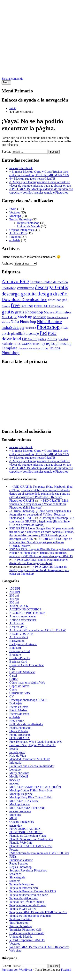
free (15, 305)
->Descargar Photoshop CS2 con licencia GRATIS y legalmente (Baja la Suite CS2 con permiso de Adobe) (41, 521)
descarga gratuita (19, 294)
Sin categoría (17, 877)
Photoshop (48, 327)
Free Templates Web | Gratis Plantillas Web (35, 741)
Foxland (66, 969)
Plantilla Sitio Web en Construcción (31, 839)
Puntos (52, 339)
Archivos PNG (18, 637)
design (44, 293)
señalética (15, 874)
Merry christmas (19, 773)
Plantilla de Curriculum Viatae (27, 835)
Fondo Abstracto (19, 734)
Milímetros (63, 312)
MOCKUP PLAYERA (23, 800)
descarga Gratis (51, 287)
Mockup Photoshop (57, 317)
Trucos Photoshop (20, 219)
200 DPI (14, 592)
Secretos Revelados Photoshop (28, 870)
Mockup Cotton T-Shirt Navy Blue (30, 790)
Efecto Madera (18, 710)
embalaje (14, 240)
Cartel (13, 675)
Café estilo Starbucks (22, 672)
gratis (8, 311)
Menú (6, 82)
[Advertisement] (38, 39)
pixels (6, 333)
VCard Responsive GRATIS (27, 940)
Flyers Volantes (18, 731)
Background (17, 640)
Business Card (18, 661)
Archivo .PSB (18, 233)
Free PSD (26, 306)
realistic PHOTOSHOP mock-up (23, 344)
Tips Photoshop (18, 922)
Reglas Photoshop (28, 222)
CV (11, 696)
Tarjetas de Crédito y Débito (26, 901)
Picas (64, 327)
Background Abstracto (23, 644)
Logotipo (15, 236)
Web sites (15, 950)
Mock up (24, 317)
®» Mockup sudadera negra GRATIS (32, 178)
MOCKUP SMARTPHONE (27, 807)
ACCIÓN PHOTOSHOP (25, 609)
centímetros (25, 288)
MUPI (13, 818)
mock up (14, 780)
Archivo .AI (16, 623)
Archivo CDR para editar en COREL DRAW (37, 630)
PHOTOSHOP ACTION (25, 828)
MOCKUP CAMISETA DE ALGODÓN (35, 787)
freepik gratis (17, 752)
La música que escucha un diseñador (31, 766)
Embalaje (6, 306)
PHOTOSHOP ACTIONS (25, 832)
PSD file (27, 339)
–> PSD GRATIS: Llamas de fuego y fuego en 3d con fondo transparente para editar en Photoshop (39, 570)
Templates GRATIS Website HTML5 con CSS (38, 912)
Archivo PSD (15, 281)
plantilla (17, 333)
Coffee (13, 679)
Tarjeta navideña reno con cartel (29, 894)
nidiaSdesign (13, 327)
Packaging (30, 327)
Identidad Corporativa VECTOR (29, 759)
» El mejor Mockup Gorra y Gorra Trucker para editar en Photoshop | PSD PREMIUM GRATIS (39, 173)
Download (11, 299)
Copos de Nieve (19, 686)
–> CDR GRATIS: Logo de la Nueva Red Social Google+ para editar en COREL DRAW (40, 542)
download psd (57, 300)
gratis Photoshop (29, 312)
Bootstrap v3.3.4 (19, 651)
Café (12, 668)
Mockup (39, 317)
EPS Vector (16, 720)
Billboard (15, 647)
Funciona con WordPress (17, 969)
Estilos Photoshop (20, 727)
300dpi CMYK (18, 606)
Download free (34, 299)
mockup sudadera (20, 811)
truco (44, 348)
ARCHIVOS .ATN (21, 633)
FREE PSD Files (45, 306)
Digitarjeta (15, 703)
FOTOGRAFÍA (19, 738)
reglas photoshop (59, 343)
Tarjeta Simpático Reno (23, 898)
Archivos (7, 263)
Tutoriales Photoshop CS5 (25, 929)
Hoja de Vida (17, 755)
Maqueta (49, 312)
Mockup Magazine (21, 793)
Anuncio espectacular (22, 616)
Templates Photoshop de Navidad (30, 915)
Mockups (15, 216)
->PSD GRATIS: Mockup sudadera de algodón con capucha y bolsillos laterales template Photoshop (41, 190)
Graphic (60, 306)
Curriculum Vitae (20, 693)
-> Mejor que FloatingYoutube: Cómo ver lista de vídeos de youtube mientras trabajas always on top (40, 183)
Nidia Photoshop (23, 322)
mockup (14, 783)
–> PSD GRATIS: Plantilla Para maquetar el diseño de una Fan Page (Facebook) (38, 561)
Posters (13, 849)
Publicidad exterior (21, 860)
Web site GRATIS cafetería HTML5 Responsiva (39, 947)
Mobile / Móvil (18, 776)
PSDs (12, 209)
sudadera (14, 881)
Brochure (15, 654)
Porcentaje (31, 333)
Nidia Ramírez (49, 321)
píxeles (63, 339)
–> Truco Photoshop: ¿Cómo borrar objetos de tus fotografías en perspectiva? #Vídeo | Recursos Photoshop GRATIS (40, 514)
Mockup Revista (19, 804)
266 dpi (14, 595)
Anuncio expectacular (22, 619)
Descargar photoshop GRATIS (28, 700)
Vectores (14, 212)
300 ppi (14, 602)
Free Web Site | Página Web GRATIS (32, 745)
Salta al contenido (12, 78)
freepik (13, 748)
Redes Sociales (18, 863)
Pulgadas (39, 339)
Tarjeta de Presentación (23, 887)
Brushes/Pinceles (19, 658)
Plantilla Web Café (20, 842)
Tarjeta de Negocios (21, 884)
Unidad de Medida (28, 226)
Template (9, 348)
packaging (15, 825)
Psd (43, 333)
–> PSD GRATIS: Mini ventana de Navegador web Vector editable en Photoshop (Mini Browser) (38, 504)
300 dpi (14, 599)
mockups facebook (21, 168)
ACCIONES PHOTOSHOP (27, 613)
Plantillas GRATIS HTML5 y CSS (30, 846)
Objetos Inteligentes (21, 229)
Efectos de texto (19, 713)
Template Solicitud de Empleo (27, 905)
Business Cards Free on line (26, 665)
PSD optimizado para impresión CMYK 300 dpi (39, 853)
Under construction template (26, 933)
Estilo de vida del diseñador (26, 724)
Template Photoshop (29, 348)
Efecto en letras (18, 706)
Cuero (13, 689)
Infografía (15, 762)
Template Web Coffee (22, 908)
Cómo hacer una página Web (27, 682)
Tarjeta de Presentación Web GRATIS (32, 891)
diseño (60, 294)
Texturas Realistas (20, 919)
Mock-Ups (9, 317)
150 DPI (14, 588)
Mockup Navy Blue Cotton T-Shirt (30, 797)
